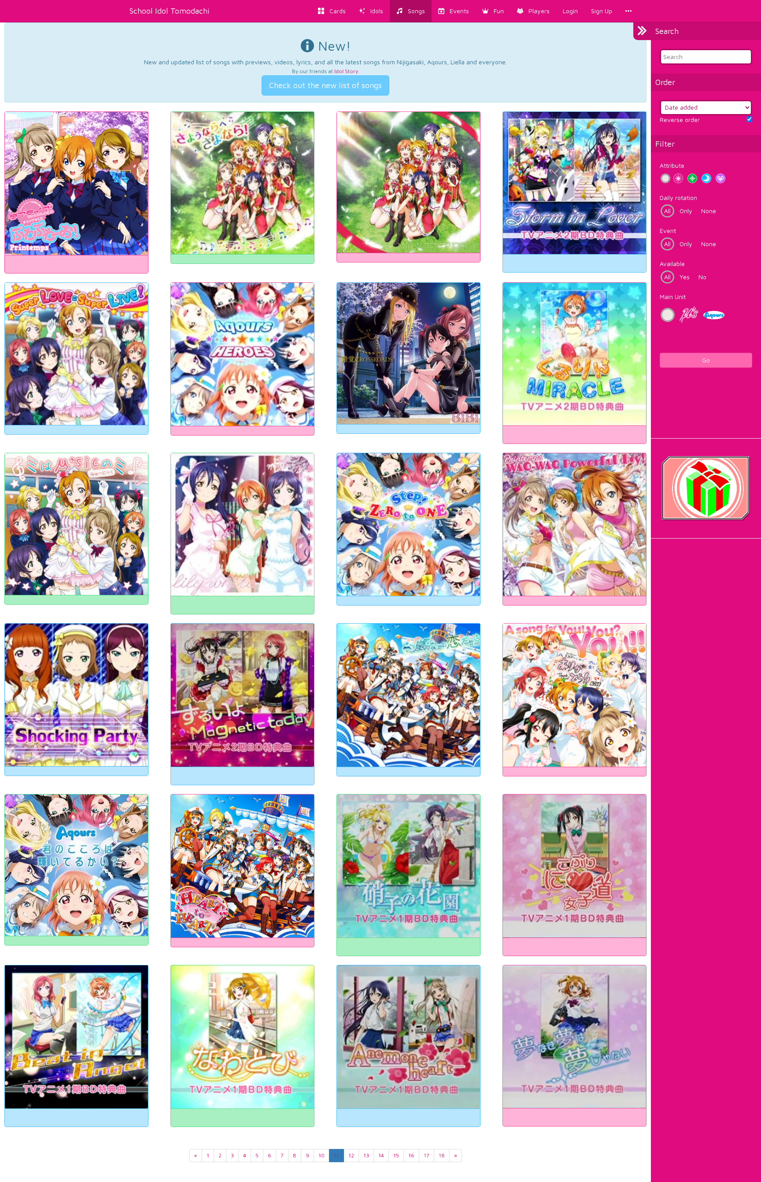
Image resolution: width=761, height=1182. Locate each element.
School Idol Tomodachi (169, 10)
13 (366, 1155)
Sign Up (601, 11)
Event (668, 230)
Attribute (672, 165)
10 (321, 1155)
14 (381, 1155)
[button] (493, 11)
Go (706, 360)
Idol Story (346, 71)
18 (442, 1155)
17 (426, 1155)
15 (396, 1155)
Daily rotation (678, 197)
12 (351, 1155)
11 (336, 1155)
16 (411, 1155)
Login (570, 11)
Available (672, 263)
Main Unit (673, 296)
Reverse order (680, 119)
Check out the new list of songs (325, 85)
